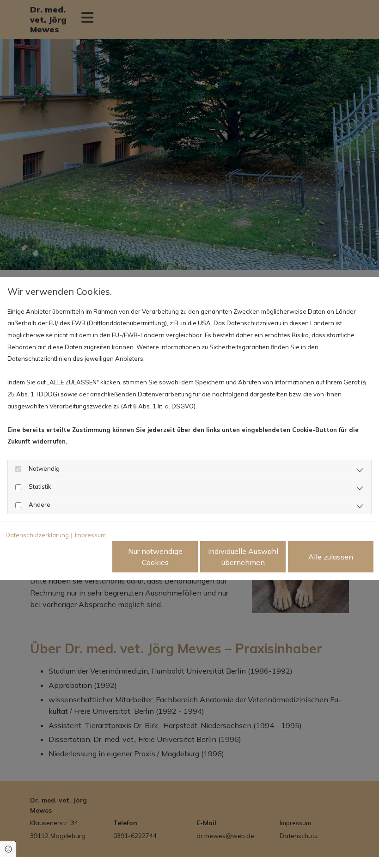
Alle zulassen (330, 556)
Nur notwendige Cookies (155, 557)
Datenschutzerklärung (37, 535)
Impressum (90, 535)
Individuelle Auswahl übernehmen (243, 557)
